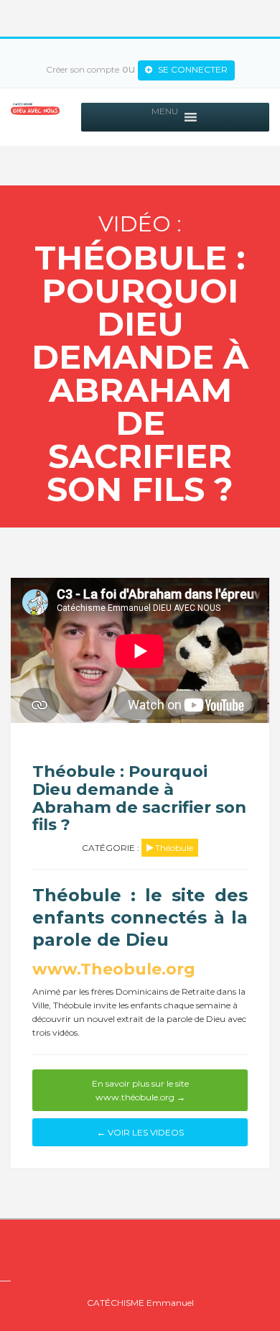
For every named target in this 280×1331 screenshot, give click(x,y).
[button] (164, 117)
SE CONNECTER (192, 69)
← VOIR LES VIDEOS (140, 1132)
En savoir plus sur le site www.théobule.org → (140, 1090)
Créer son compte (82, 69)
